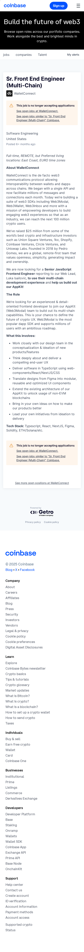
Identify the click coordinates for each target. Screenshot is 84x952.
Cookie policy (51, 522)
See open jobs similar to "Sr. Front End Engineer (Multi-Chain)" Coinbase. (40, 118)
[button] (78, 5)
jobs (6, 55)
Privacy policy (33, 522)
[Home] (15, 5)
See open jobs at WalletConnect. (37, 111)
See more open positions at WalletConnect (42, 483)
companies (24, 55)
